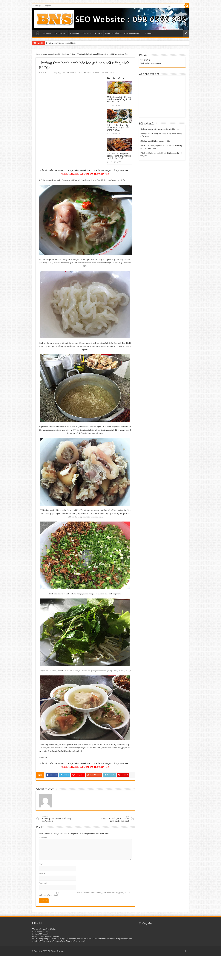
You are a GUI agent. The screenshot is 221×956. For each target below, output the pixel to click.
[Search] (187, 5)
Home (38, 54)
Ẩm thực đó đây (68, 54)
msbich (43, 73)
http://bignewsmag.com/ (49, 936)
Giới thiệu (37, 6)
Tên (41, 864)
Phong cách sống (112, 33)
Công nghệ (74, 33)
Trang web (43, 883)
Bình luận (43, 837)
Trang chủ (47, 6)
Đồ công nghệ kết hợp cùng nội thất (155, 141)
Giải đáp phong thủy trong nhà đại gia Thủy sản (160, 129)
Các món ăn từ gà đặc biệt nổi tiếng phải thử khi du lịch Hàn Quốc (119, 155)
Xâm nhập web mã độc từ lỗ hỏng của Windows (56, 819)
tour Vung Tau (64, 259)
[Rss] (169, 6)
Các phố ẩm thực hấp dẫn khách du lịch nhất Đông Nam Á (118, 127)
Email (42, 874)
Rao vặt (148, 33)
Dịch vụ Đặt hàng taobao (150, 63)
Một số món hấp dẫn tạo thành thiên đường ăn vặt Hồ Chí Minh (119, 99)
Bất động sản (60, 33)
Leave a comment (93, 73)
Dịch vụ (86, 33)
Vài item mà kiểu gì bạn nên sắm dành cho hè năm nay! (115, 819)
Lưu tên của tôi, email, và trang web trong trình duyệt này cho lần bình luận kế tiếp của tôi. (84, 894)
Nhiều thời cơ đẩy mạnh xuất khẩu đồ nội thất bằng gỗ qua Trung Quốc (75, 43)
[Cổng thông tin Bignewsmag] (110, 19)
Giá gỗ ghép (145, 60)
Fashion (97, 33)
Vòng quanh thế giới (132, 33)
